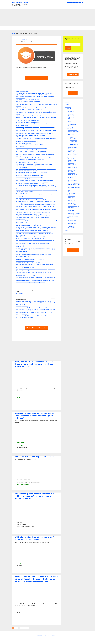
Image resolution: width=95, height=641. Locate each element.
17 (21, 628)
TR (80, 2)
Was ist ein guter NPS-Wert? (21, 193)
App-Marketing (71, 117)
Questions (67, 104)
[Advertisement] (47, 17)
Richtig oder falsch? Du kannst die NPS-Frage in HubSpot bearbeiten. (30, 165)
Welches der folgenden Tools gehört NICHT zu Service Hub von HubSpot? (31, 238)
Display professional (72, 125)
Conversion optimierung (73, 153)
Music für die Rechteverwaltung (74, 187)
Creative (70, 148)
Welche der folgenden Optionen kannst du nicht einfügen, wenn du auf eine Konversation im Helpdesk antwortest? (35, 496)
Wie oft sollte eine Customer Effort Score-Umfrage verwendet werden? (30, 224)
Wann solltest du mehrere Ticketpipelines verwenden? (27, 257)
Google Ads (69, 108)
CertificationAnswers (20, 3)
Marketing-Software (72, 161)
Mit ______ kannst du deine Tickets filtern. (25, 267)
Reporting (70, 178)
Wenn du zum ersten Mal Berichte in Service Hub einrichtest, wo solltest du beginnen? (33, 232)
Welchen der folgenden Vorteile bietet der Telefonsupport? (28, 101)
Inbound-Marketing (72, 160)
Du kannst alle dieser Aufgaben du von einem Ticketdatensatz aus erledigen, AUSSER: (33, 301)
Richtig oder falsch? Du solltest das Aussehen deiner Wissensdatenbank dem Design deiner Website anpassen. (34, 364)
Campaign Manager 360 (72, 147)
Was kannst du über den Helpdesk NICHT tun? (25, 261)
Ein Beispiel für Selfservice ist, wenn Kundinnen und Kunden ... (28, 149)
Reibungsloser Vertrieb (72, 167)
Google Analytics (70, 128)
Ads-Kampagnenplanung (73, 216)
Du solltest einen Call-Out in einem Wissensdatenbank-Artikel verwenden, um (31, 148)
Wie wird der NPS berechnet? (21, 251)
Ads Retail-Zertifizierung (73, 204)
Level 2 (69, 191)
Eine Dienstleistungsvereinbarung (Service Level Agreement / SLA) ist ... (30, 183)
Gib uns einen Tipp (72, 250)
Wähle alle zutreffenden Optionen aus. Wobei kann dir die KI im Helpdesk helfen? (32, 94)
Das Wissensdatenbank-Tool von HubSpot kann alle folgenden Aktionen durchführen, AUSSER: (35, 280)
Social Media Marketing (72, 174)
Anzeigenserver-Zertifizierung (74, 213)
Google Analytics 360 (74, 144)
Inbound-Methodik (71, 158)
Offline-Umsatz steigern (73, 120)
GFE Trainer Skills (71, 193)
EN (67, 2)
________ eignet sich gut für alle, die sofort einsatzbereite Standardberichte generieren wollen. (36, 204)
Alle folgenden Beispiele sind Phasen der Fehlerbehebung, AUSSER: (29, 198)
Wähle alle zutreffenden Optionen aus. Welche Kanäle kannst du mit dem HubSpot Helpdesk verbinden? (34, 415)
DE (72, 2)
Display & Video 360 (72, 150)
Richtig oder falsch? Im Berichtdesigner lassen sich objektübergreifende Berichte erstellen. (34, 180)
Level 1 (69, 190)
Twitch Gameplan (71, 196)
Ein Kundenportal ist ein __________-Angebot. (26, 275)
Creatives (70, 118)
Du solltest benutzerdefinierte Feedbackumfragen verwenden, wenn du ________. (33, 135)
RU (76, 2)
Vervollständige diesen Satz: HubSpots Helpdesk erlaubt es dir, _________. (31, 262)
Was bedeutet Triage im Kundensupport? (24, 143)
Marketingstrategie (72, 220)
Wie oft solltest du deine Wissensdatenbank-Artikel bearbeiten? (28, 225)
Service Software (71, 171)
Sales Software (71, 163)
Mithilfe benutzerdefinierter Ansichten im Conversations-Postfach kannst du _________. (34, 307)
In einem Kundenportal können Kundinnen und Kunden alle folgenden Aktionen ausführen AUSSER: (36, 138)
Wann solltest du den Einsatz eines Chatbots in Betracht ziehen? (29, 319)
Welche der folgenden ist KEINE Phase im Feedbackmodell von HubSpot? (31, 199)
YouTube (68, 181)
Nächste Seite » (26, 628)
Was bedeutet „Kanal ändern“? (22, 306)
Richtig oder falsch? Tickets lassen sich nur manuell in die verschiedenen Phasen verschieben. (35, 133)
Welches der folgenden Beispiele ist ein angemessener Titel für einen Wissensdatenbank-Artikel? (35, 153)
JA (82, 2)
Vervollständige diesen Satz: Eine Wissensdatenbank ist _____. (29, 178)
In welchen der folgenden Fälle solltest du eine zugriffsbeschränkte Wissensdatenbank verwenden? (36, 140)
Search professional (72, 124)
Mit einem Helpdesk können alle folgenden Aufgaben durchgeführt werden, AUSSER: (33, 230)
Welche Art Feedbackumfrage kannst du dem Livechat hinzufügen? (29, 177)
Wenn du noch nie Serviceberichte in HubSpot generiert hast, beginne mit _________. (33, 259)
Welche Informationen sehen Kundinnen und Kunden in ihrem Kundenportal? (31, 151)
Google (68, 224)
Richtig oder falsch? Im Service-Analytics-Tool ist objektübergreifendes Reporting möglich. (34, 107)
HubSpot (68, 157)
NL (79, 2)
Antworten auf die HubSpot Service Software (36, 77)
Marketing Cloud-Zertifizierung (74, 209)
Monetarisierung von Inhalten (74, 183)
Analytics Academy (71, 134)
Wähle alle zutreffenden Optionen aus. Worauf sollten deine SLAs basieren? (31, 136)
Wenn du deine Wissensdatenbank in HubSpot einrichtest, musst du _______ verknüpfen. (34, 182)
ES (70, 2)
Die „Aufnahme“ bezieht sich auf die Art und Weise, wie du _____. (29, 120)
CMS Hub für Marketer (72, 165)
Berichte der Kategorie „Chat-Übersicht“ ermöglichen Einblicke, (29, 109)
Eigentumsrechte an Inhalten (74, 184)
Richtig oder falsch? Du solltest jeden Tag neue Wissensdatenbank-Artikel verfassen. (33, 243)
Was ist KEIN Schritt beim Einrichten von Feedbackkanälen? (28, 122)
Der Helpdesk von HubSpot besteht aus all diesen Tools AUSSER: (29, 141)
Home (13, 33)
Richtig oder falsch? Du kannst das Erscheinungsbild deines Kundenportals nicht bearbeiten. (34, 164)
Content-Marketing (72, 164)
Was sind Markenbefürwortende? (22, 167)
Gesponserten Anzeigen (72, 211)
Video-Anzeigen (71, 210)
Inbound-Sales (71, 168)
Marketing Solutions (72, 219)
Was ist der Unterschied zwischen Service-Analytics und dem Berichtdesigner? (32, 172)
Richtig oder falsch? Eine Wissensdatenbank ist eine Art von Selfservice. (30, 253)
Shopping (70, 112)
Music (69, 186)
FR (69, 2)
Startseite (67, 102)
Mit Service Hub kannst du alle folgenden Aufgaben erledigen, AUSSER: (30, 282)
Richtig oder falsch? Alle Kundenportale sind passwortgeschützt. (29, 115)
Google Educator (70, 188)
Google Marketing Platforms (72, 145)
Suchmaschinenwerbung (73, 110)
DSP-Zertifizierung (71, 197)
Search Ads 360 (71, 151)
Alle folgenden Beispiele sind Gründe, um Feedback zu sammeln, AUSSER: (31, 236)
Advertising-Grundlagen (72, 214)
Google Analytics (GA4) (72, 130)
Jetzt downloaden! (73, 74)
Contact (66, 230)
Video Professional (71, 127)
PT (74, 2)
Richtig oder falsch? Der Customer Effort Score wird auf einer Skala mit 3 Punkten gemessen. (35, 111)
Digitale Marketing (71, 173)
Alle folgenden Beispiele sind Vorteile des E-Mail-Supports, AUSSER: (29, 103)
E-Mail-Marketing (71, 170)
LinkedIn (68, 217)
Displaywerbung (71, 111)
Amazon (68, 194)
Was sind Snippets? (19, 293)
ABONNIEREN (72, 92)
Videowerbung (71, 114)
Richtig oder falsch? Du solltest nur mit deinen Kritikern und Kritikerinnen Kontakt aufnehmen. (35, 185)
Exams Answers (68, 107)
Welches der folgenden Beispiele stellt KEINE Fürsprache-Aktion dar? (30, 175)
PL (77, 2)
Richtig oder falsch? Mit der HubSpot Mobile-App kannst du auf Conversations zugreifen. (34, 93)
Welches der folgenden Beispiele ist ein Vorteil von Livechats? (28, 99)
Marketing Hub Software (72, 180)
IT (73, 2)
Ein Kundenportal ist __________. (23, 174)
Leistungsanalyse (71, 115)
